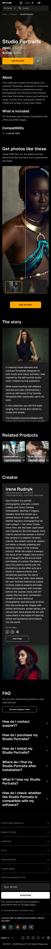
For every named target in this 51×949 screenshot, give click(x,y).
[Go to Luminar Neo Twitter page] (43, 938)
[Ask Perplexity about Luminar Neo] (11, 927)
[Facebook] (7, 632)
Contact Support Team (19, 709)
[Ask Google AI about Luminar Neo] (31, 927)
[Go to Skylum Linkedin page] (33, 938)
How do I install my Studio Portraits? (25, 750)
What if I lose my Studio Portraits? (25, 781)
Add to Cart (17, 61)
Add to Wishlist (13, 448)
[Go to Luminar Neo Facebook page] (23, 938)
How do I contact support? (25, 723)
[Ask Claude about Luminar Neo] (17, 927)
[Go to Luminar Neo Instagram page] (28, 938)
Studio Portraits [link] (26, 14)
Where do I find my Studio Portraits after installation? (25, 766)
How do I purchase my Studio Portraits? (25, 737)
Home (4, 14)
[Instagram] (12, 632)
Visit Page (17, 638)
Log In (29, 2)
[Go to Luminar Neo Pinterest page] (48, 938)
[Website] (17, 632)
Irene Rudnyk (21, 48)
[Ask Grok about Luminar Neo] (24, 927)
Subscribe (25, 895)
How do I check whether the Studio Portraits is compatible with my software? (25, 799)
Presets (13, 14)
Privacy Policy (29, 904)
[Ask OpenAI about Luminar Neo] (4, 927)
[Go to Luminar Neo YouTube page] (38, 938)
